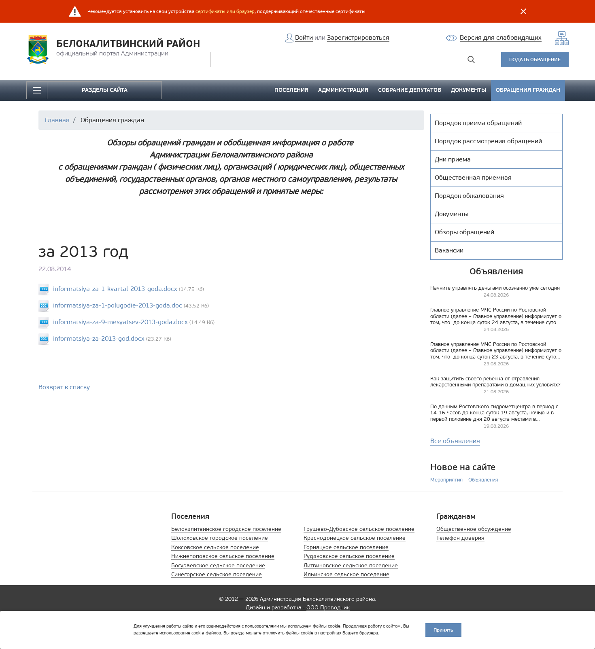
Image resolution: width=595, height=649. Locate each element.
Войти (304, 37)
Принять (443, 630)
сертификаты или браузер (225, 11)
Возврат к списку (64, 387)
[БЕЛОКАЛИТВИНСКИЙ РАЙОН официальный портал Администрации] (40, 49)
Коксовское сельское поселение (215, 547)
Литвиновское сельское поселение (351, 565)
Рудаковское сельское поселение (349, 556)
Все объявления (455, 441)
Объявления (483, 480)
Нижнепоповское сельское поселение (222, 556)
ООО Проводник (328, 607)
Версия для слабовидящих (501, 37)
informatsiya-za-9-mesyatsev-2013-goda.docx (120, 322)
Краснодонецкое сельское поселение (355, 537)
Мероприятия (446, 480)
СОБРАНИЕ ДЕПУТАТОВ (409, 90)
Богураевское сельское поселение (218, 565)
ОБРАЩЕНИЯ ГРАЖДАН (528, 90)
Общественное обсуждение (473, 529)
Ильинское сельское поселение (346, 574)
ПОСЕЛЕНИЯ (291, 90)
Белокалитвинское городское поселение (226, 529)
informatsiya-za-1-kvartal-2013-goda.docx (115, 289)
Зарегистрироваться (358, 37)
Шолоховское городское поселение (219, 537)
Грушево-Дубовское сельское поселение (359, 529)
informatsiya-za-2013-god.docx (98, 338)
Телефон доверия (460, 537)
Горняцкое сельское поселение (346, 547)
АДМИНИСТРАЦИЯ (343, 90)
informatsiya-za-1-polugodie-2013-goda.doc (117, 305)
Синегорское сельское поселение (216, 574)
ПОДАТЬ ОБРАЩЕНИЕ (535, 59)
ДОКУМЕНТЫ (468, 90)
